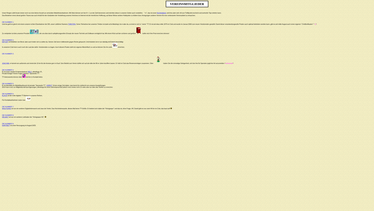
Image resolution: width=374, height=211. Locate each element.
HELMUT (5, 117)
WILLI (30, 72)
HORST (49, 85)
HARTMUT (6, 125)
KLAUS (4, 95)
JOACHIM (5, 63)
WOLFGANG (6, 108)
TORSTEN (72, 24)
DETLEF (5, 42)
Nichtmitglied (161, 13)
